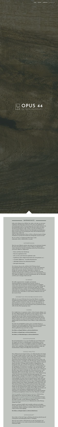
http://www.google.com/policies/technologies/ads (26, 396)
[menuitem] (35, 2)
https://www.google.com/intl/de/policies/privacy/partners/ (24, 394)
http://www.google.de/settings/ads (26, 398)
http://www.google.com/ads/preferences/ (20, 400)
